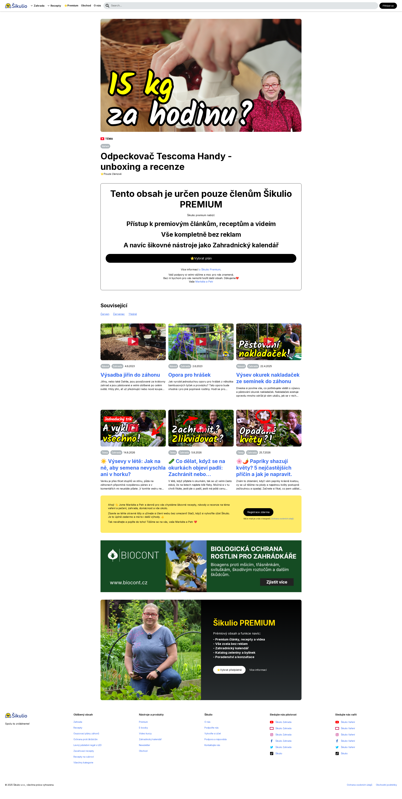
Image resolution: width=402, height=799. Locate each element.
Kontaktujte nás (212, 745)
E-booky (143, 727)
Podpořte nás (211, 727)
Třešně (132, 314)
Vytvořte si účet (212, 733)
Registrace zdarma (258, 512)
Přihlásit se (388, 5)
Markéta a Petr (204, 281)
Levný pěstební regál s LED (87, 745)
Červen (104, 314)
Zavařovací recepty (83, 751)
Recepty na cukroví (83, 756)
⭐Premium (71, 5)
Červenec (119, 314)
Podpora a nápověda (215, 739)
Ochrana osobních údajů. (282, 518)
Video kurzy (145, 733)
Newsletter (144, 745)
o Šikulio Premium (209, 269)
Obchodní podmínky (386, 784)
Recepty (77, 727)
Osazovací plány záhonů (86, 733)
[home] (16, 5)
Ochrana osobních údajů (359, 784)
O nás (97, 5)
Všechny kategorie (83, 762)
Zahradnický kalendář (150, 739)
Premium (143, 722)
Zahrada (77, 722)
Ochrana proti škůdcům (85, 739)
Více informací (258, 669)
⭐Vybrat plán (201, 258)
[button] (38, 5)
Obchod (86, 5)
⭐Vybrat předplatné (229, 669)
